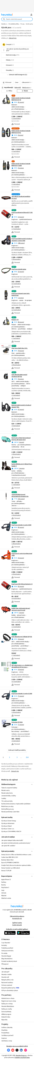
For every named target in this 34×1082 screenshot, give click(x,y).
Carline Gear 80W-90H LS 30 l (9, 857)
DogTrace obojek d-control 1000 (22, 694)
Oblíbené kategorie (8, 784)
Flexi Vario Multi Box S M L (20, 348)
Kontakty (4, 945)
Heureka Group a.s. (21, 1055)
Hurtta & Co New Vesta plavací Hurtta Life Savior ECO (21, 439)
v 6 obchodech (16, 741)
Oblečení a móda (6, 898)
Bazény (3, 885)
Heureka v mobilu (6, 975)
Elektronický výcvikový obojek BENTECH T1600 (21, 165)
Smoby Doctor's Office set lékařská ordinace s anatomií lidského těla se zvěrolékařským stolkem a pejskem (17, 855)
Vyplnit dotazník (17, 925)
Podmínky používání (7, 948)
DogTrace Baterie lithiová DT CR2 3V (22, 213)
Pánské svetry (5, 791)
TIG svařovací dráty (7, 801)
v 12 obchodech (16, 119)
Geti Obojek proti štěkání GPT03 (22, 637)
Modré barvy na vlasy (7, 806)
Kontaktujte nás (17, 919)
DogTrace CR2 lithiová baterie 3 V (22, 584)
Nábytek (3, 896)
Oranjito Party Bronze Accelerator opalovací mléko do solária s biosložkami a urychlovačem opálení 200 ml (17, 865)
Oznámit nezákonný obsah (9, 961)
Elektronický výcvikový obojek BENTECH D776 (21, 99)
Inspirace (4, 1038)
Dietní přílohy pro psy (7, 809)
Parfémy (3, 882)
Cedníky (3, 799)
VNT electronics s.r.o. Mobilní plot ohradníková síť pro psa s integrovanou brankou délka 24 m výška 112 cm (22, 668)
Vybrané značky (7, 817)
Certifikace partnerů (7, 1035)
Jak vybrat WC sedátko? (8, 846)
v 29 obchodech (16, 259)
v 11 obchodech (16, 627)
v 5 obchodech (16, 151)
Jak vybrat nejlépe (8, 837)
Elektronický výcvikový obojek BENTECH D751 (21, 132)
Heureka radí (5, 977)
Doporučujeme (6, 876)
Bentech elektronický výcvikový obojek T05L (21, 406)
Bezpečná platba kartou (8, 988)
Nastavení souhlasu (7, 983)
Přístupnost (4, 964)
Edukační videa (5, 1017)
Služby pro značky (6, 1009)
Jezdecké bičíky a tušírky (8, 796)
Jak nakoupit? (5, 972)
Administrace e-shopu (7, 998)
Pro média (4, 953)
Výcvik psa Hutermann (7, 823)
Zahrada (3, 893)
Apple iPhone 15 (6, 880)
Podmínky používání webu (22, 1058)
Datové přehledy (6, 1012)
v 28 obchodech (16, 544)
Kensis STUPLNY (6, 871)
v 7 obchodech (16, 338)
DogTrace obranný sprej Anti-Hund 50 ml (21, 294)
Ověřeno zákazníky (6, 1028)
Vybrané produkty (7, 851)
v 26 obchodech (16, 454)
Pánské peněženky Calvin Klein (10, 812)
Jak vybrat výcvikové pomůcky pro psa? (17, 200)
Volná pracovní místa (7, 951)
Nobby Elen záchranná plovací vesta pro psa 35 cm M (21, 609)
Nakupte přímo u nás (7, 980)
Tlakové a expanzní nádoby (9, 788)
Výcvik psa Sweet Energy (8, 821)
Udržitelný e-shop (6, 1041)
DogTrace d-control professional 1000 (22, 554)
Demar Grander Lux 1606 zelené (10, 868)
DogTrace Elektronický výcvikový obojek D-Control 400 (22, 240)
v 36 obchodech (16, 515)
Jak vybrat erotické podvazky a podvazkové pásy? (15, 843)
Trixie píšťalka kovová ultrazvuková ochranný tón (20, 495)
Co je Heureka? (5, 943)
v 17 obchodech (16, 229)
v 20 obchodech (16, 574)
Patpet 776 (15, 320)
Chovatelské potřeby (13, 24)
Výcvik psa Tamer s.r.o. (7, 829)
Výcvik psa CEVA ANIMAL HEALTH (11, 831)
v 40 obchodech (16, 365)
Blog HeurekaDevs (6, 959)
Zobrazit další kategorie (16, 75)
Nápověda (4, 1020)
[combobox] (17, 19)
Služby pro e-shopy (7, 1004)
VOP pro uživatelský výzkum (9, 991)
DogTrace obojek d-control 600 (21, 525)
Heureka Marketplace (7, 1006)
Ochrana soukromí (6, 985)
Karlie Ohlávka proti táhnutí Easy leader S (17, 475)
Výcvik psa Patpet (6, 826)
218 (27, 757)
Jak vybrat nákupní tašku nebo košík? (12, 840)
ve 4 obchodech (16, 599)
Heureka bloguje (6, 956)
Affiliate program (6, 1014)
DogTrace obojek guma (19, 269)
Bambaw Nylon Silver (7, 860)
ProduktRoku (5, 1033)
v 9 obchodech (16, 426)
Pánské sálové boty (7, 793)
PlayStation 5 (5, 888)
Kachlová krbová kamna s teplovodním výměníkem (15, 804)
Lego (2, 890)
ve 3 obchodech (16, 284)
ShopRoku (4, 1030)
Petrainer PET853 (17, 722)
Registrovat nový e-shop (8, 1001)
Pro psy (22, 24)
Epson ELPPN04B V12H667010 (10, 863)
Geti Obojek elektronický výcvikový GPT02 (19, 376)
